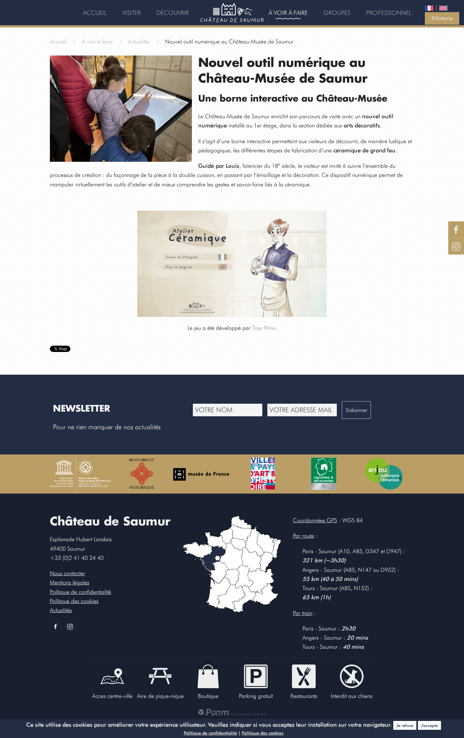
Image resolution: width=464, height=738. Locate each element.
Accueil (95, 12)
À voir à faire (288, 12)
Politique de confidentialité (210, 732)
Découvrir (173, 12)
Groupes (337, 12)
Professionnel (388, 12)
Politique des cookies (262, 732)
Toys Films (263, 328)
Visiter (131, 12)
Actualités (139, 41)
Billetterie (442, 18)
